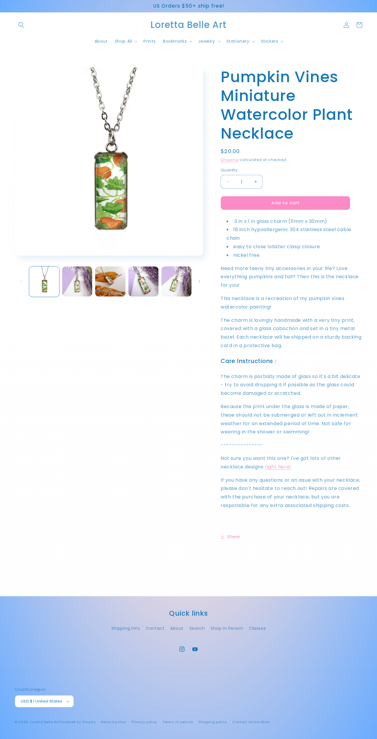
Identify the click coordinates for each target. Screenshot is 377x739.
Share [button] (233, 537)
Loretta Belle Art (44, 722)
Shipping (230, 159)
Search (197, 628)
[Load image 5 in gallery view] (176, 281)
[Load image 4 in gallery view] (143, 281)
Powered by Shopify (78, 722)
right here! (278, 466)
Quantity (229, 170)
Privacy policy (144, 722)
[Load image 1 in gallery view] (44, 281)
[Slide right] (199, 281)
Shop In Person (227, 628)
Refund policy (113, 722)
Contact (155, 628)
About (176, 628)
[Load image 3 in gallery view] (110, 281)
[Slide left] (21, 281)
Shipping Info (125, 628)
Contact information (251, 722)
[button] (21, 25)
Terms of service (178, 722)
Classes (257, 628)
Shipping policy (213, 722)
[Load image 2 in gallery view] (77, 281)
